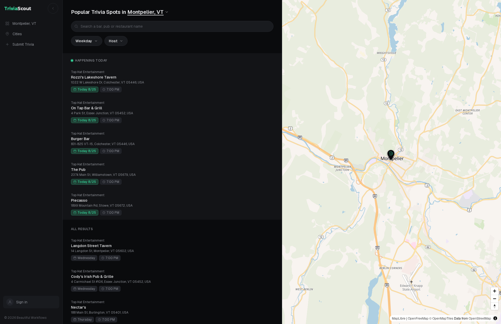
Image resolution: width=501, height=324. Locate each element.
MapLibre (398, 318)
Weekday (83, 41)
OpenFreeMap (418, 318)
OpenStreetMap (480, 318)
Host (113, 41)
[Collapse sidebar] (53, 8)
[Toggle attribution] (495, 318)
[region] (391, 162)
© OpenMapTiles (441, 318)
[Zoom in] (494, 291)
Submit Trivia (23, 44)
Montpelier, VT (24, 23)
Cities (17, 34)
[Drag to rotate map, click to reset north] (494, 306)
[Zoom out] (494, 298)
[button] (391, 154)
